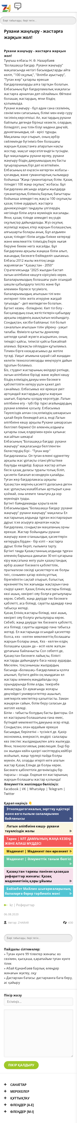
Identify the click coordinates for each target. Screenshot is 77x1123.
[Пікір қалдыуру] (18, 6)
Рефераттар (25, 905)
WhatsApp (37, 789)
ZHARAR (23, 922)
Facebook (11, 789)
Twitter (9, 794)
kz (12, 905)
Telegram (56, 789)
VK (24, 789)
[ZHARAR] (6, 6)
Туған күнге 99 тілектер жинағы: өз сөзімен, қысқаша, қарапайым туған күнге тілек (37, 959)
